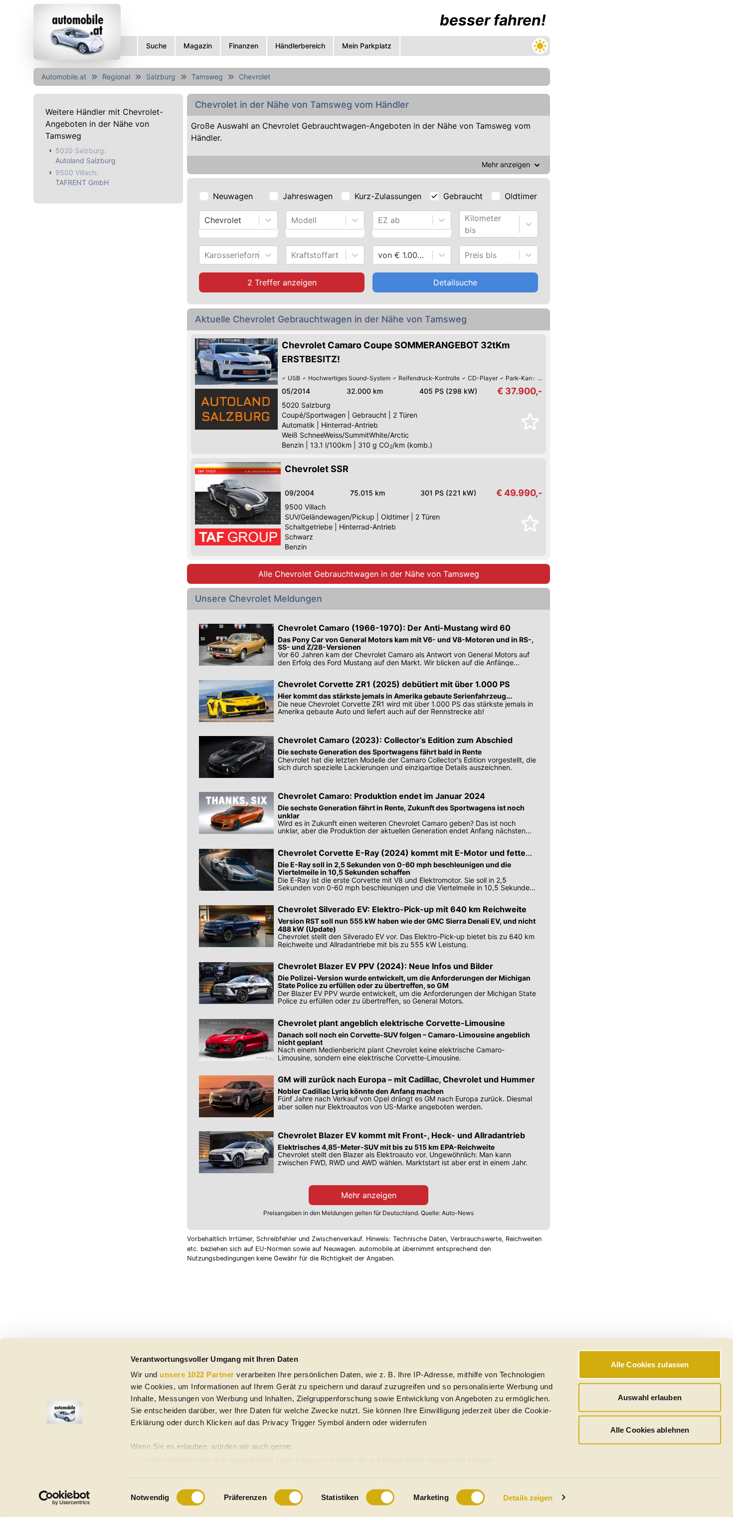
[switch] (288, 1497)
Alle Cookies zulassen (650, 1364)
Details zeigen (527, 1497)
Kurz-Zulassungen (388, 196)
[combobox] (205, 220)
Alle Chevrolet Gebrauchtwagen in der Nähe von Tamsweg (368, 574)
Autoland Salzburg (85, 160)
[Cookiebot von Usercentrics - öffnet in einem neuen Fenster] (64, 1497)
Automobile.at (63, 76)
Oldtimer (521, 196)
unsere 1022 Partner (197, 1374)
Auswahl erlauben (650, 1397)
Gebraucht (463, 196)
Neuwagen (233, 196)
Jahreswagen (308, 196)
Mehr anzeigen (368, 1195)
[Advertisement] (629, 149)
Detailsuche (455, 282)
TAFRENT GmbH (82, 182)
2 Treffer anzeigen (282, 282)
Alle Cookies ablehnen (649, 1430)
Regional (116, 76)
